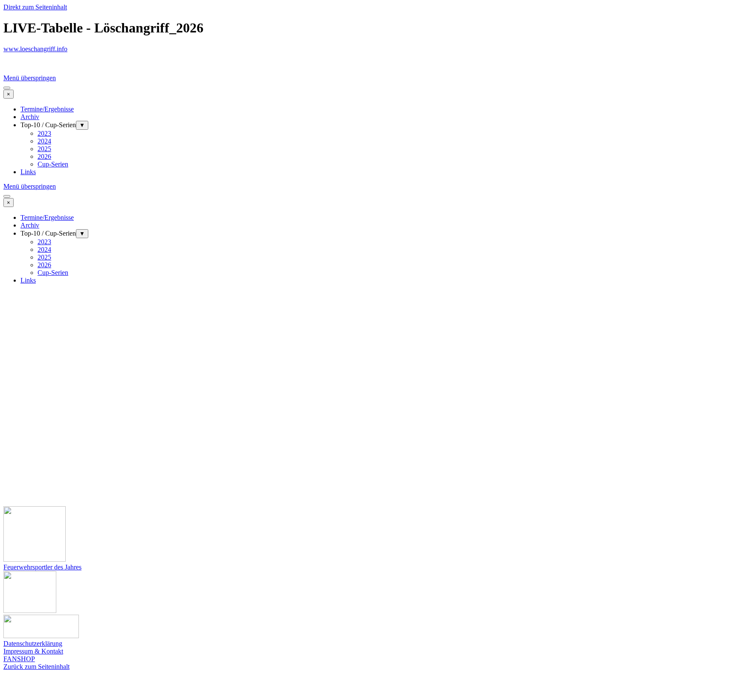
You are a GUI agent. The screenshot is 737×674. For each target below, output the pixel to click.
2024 (44, 141)
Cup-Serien (53, 164)
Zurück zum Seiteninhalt (36, 666)
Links (28, 171)
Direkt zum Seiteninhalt (35, 7)
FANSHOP (19, 658)
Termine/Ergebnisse (47, 109)
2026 (44, 156)
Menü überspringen (29, 78)
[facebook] (14, 63)
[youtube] (37, 63)
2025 (44, 148)
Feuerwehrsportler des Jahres (42, 567)
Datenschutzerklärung (32, 643)
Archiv (29, 116)
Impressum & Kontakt (33, 651)
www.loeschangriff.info (35, 49)
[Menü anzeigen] (6, 88)
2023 (44, 133)
